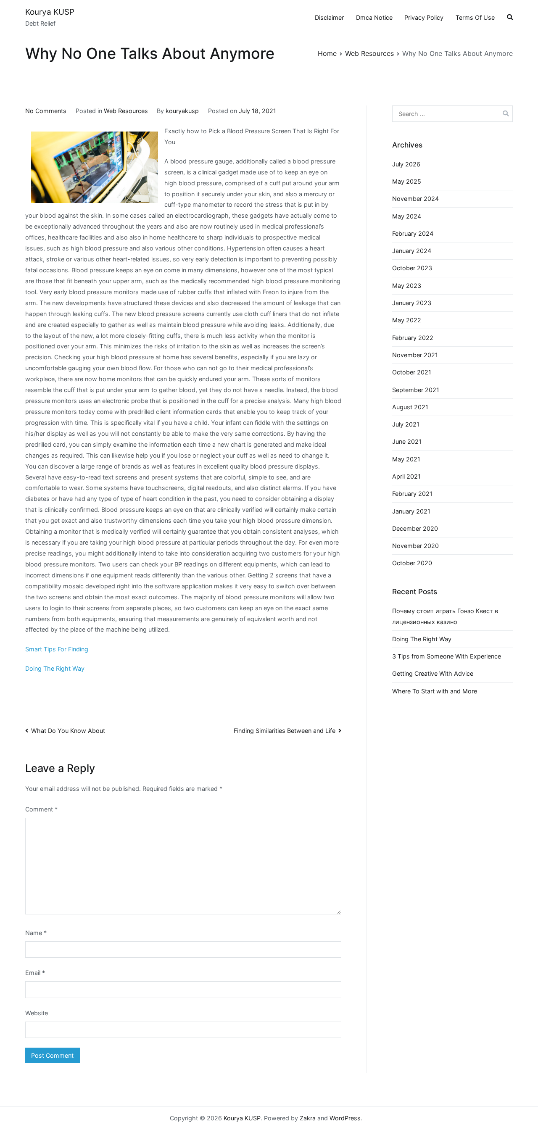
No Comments (45, 110)
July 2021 (405, 424)
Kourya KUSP (49, 12)
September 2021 (415, 389)
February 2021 (412, 493)
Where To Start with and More (434, 691)
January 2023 (411, 302)
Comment (41, 809)
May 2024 (406, 216)
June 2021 (407, 441)
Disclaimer (329, 17)
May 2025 (406, 181)
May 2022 (406, 320)
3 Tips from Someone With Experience (446, 656)
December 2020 (415, 528)
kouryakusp (182, 110)
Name (36, 932)
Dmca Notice (374, 17)
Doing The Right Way (54, 668)
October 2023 (412, 267)
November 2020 (415, 545)
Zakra (308, 1118)
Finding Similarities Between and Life (284, 730)
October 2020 (412, 562)
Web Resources (126, 110)
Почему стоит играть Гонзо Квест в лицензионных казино (445, 616)
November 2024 (415, 198)
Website (36, 1013)
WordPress (345, 1118)
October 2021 (411, 372)
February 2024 (412, 233)
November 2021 (415, 354)
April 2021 (406, 476)
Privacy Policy (423, 17)
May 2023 (406, 285)
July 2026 (406, 164)
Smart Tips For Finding (56, 649)
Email (35, 972)
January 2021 (411, 511)
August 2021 (410, 407)
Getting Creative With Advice (432, 673)
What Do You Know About (68, 730)
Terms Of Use (475, 17)
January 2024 (411, 250)
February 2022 (412, 337)
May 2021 (406, 459)
